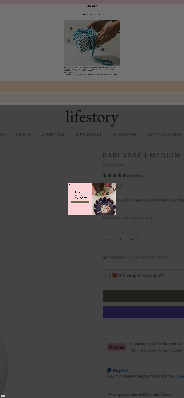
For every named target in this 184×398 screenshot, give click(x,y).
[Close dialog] (69, 184)
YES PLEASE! (80, 202)
